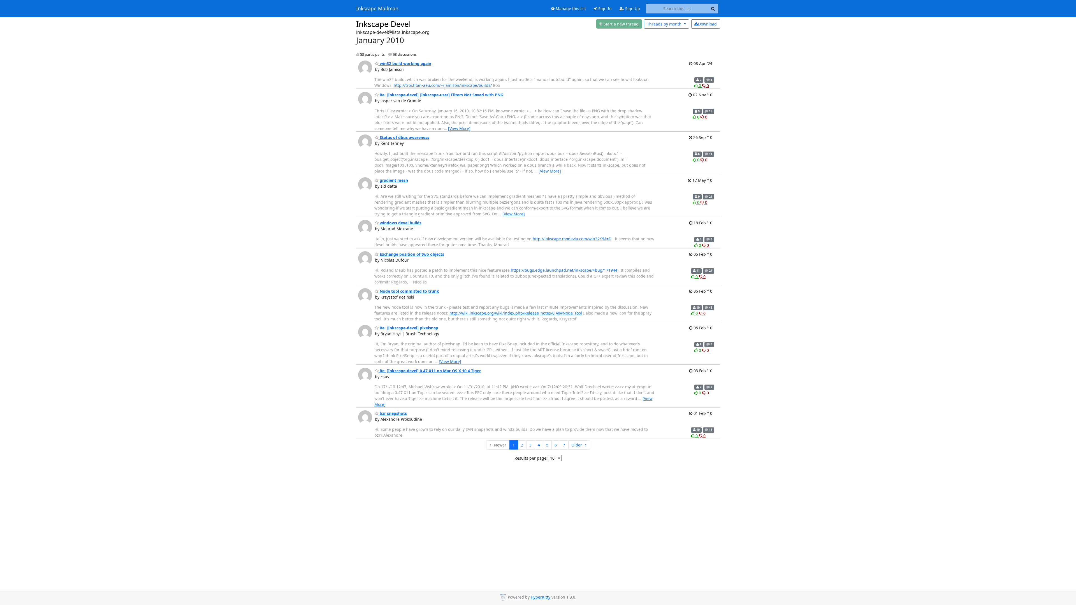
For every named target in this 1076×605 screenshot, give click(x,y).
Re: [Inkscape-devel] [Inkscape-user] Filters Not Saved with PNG (441, 94)
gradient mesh (393, 180)
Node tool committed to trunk (409, 291)
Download (707, 24)
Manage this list (570, 8)
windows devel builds (400, 222)
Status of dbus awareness (404, 137)
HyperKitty (540, 597)
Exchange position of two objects (411, 254)
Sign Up (632, 8)
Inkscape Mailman (377, 8)
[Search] (713, 8)
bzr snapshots (393, 413)
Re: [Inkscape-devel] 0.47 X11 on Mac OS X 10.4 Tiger (430, 370)
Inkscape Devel (383, 23)
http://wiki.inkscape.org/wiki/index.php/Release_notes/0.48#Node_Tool (515, 313)
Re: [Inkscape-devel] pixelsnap (408, 328)
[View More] (459, 128)
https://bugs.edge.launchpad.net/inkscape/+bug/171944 (564, 270)
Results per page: (531, 458)
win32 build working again (405, 63)
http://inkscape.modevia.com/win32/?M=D (572, 238)
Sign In (604, 8)
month (665, 24)
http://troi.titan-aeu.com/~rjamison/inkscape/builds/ (443, 85)
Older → (579, 445)
